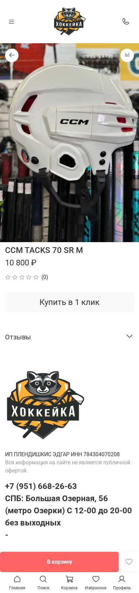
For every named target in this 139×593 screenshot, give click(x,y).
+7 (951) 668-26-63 (41, 486)
